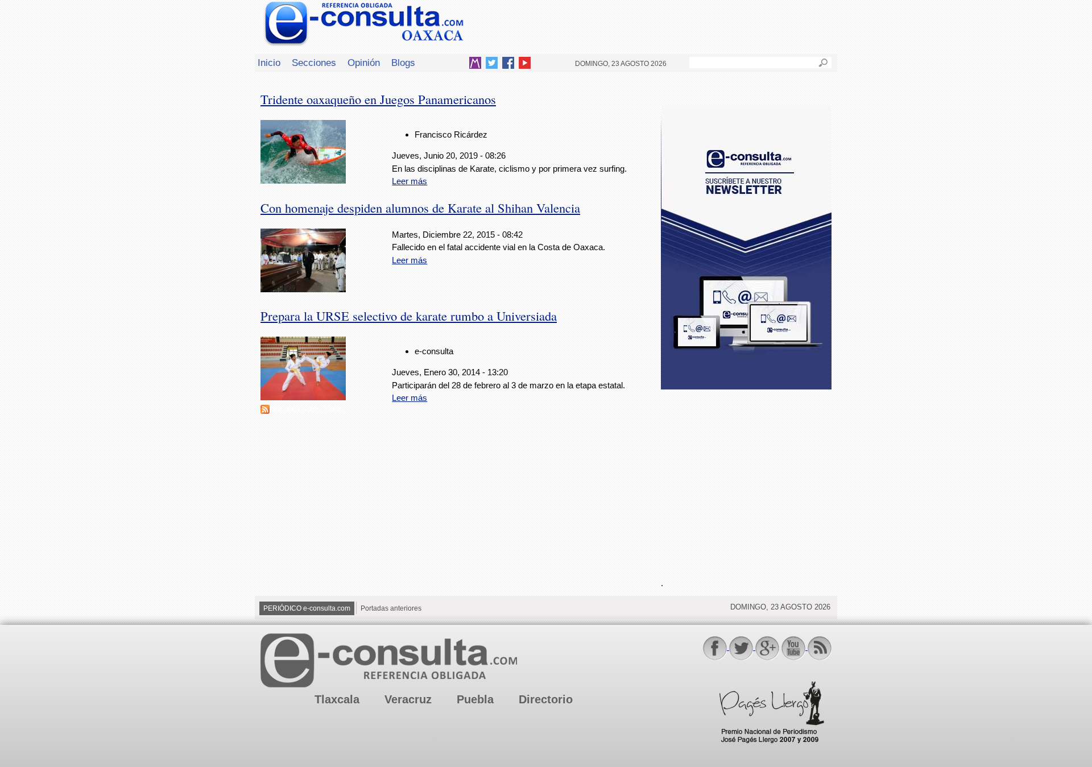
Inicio (269, 62)
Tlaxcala (337, 699)
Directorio (546, 699)
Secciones (314, 62)
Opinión (364, 62)
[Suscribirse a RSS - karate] (265, 411)
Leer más (409, 181)
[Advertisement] (746, 477)
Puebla (475, 699)
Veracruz (408, 699)
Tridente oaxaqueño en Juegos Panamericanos (378, 98)
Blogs (403, 62)
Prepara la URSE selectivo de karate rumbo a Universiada (408, 315)
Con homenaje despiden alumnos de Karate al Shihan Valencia (420, 207)
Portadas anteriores (391, 608)
